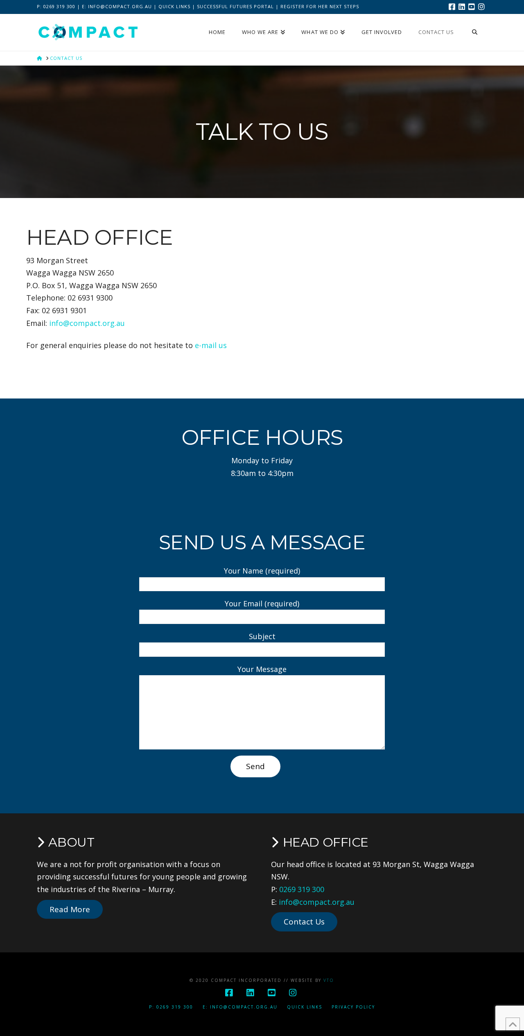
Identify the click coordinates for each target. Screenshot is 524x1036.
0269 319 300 (301, 889)
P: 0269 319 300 (171, 1007)
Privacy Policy (353, 1007)
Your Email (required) (262, 603)
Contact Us (304, 921)
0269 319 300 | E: (65, 6)
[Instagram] (482, 6)
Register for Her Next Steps (319, 6)
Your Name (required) (262, 571)
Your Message (262, 669)
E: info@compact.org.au (240, 1007)
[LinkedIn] (463, 6)
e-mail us (211, 345)
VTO (328, 980)
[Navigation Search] (474, 32)
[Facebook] (453, 6)
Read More (70, 909)
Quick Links (174, 6)
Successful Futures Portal (235, 6)
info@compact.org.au (120, 6)
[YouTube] (472, 6)
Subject (262, 636)
